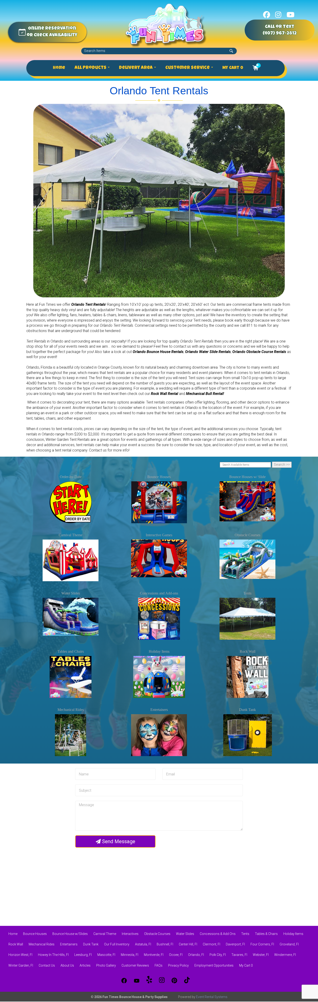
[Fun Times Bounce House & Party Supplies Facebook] (124, 980)
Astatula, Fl (143, 944)
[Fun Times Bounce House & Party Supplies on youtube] (290, 14)
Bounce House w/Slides (70, 934)
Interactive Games (159, 535)
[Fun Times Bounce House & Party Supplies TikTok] (187, 980)
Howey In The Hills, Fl (53, 955)
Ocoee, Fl (176, 955)
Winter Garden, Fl (20, 965)
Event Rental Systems (211, 997)
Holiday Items (159, 651)
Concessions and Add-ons (159, 593)
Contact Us (47, 965)
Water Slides (70, 593)
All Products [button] (90, 68)
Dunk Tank (247, 710)
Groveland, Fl (289, 944)
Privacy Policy (178, 965)
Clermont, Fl (211, 944)
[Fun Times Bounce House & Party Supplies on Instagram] (278, 14)
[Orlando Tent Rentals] (159, 201)
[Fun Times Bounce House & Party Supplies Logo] (165, 25)
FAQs (158, 965)
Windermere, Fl (285, 955)
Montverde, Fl (153, 955)
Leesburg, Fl (83, 955)
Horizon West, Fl (20, 955)
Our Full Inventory (116, 944)
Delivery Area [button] (136, 68)
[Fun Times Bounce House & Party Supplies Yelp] (149, 980)
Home (59, 68)
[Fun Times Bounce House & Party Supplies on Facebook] (266, 14)
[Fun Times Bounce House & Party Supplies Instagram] (162, 980)
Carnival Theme (70, 535)
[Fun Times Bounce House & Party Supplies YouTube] (136, 980)
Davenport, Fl (235, 944)
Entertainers (159, 710)
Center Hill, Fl (188, 944)
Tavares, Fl (239, 955)
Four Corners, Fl (262, 944)
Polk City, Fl (218, 955)
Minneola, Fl (129, 955)
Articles (85, 965)
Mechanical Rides (71, 710)
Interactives (130, 934)
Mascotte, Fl (106, 955)
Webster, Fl (261, 955)
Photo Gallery (106, 965)
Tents (247, 593)
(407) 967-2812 (280, 33)
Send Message (118, 842)
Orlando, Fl (196, 955)
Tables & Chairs (266, 934)
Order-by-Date (70, 477)
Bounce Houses (159, 477)
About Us (67, 965)
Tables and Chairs (71, 651)
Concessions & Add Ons (218, 934)
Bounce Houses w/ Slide (247, 477)
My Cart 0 (232, 68)
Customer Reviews (135, 965)
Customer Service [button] (188, 68)
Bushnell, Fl (165, 944)
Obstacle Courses (247, 535)
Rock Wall (247, 651)
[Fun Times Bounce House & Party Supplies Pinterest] (174, 980)
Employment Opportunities (213, 965)
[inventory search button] (231, 51)
